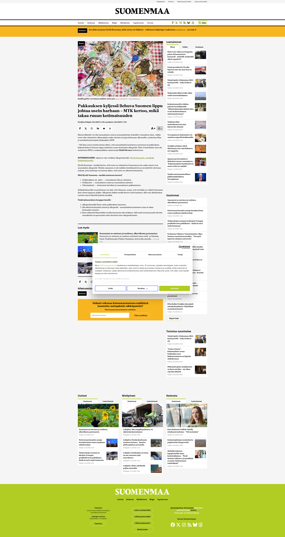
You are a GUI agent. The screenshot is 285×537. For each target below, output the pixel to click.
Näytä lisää (174, 318)
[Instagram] (181, 23)
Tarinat (150, 23)
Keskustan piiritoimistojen (190, 509)
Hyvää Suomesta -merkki (141, 158)
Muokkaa (141, 288)
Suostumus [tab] (104, 255)
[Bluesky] (195, 526)
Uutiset (81, 23)
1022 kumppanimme (108, 265)
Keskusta (91, 23)
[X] (177, 23)
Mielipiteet (125, 23)
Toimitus (171, 2)
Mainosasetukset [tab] (155, 255)
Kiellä (110, 288)
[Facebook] (173, 23)
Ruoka (81, 43)
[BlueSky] (189, 23)
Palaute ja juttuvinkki (184, 2)
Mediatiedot (161, 2)
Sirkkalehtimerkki (85, 160)
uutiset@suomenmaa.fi (98, 513)
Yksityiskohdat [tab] (130, 255)
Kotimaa (82, 293)
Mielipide (126, 435)
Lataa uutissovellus (200, 2)
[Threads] (193, 23)
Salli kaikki (174, 288)
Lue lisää (191, 30)
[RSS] (185, 23)
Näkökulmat (103, 23)
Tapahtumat (138, 23)
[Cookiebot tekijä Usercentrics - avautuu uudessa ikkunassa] (180, 247)
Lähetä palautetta (142, 523)
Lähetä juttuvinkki (142, 516)
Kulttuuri (82, 31)
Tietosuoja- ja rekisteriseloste (186, 513)
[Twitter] (179, 526)
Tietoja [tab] (180, 255)
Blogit (114, 23)
